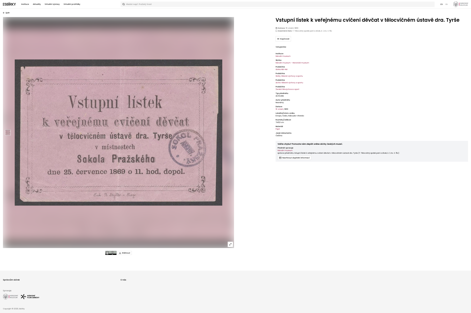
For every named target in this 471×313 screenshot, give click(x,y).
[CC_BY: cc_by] (111, 253)
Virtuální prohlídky (72, 4)
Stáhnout (126, 253)
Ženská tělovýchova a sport (287, 89)
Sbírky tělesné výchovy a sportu (289, 76)
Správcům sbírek (11, 279)
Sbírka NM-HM (281, 69)
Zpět (8, 13)
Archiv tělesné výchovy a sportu (289, 82)
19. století (279, 109)
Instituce (25, 4)
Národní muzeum (283, 56)
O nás (123, 279)
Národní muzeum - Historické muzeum (292, 63)
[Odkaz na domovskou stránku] (9, 4)
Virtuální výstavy (52, 4)
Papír (278, 129)
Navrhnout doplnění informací (296, 158)
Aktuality (37, 4)
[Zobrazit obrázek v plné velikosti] (230, 244)
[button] (441, 4)
